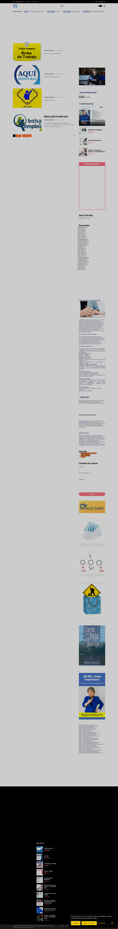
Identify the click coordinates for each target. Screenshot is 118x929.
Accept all (76, 923)
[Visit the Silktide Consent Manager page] (112, 923)
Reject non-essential (89, 923)
